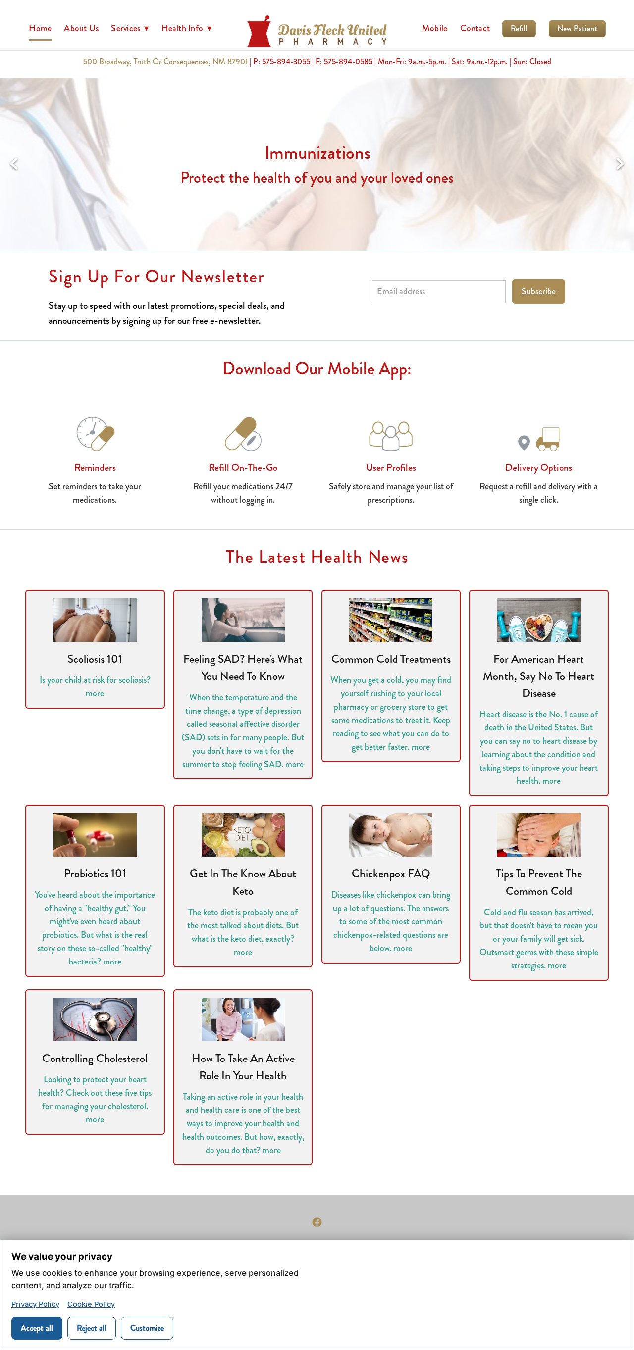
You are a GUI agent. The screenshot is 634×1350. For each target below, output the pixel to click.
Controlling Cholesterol (95, 1058)
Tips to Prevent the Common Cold (539, 882)
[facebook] (317, 1222)
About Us (81, 28)
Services (130, 28)
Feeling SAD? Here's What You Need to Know (243, 667)
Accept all (37, 1328)
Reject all (91, 1328)
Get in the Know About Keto (243, 882)
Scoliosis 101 (94, 659)
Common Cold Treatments (391, 659)
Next (620, 164)
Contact (475, 28)
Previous (14, 164)
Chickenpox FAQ (391, 874)
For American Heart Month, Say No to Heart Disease (538, 676)
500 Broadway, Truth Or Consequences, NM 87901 (165, 61)
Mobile (434, 28)
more (95, 693)
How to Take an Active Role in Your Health (243, 1067)
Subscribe (539, 291)
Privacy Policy (35, 1304)
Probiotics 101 (95, 874)
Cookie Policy (91, 1304)
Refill (519, 28)
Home (40, 28)
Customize (147, 1328)
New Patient (577, 28)
